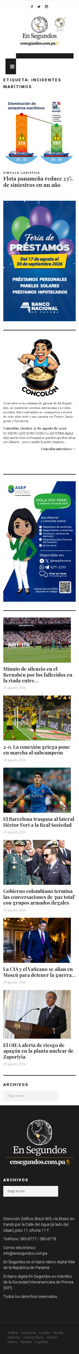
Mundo (58, 1332)
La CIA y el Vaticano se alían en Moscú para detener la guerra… (39, 972)
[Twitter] (39, 6)
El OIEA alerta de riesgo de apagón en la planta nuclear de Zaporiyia (38, 1051)
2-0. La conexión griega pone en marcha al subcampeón (36, 750)
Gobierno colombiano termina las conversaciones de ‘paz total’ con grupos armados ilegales (39, 897)
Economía (28, 1332)
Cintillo (11, 172)
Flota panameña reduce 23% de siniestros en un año (38, 181)
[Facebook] (32, 6)
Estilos (12, 1342)
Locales (44, 1332)
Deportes (14, 1337)
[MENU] (10, 66)
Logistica (30, 172)
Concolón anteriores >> (58, 449)
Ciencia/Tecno (33, 1337)
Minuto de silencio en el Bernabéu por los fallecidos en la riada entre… (37, 674)
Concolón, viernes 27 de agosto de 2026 (34, 428)
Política (13, 1332)
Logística (41, 1342)
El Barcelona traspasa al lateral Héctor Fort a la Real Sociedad (38, 822)
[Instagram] (46, 6)
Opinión (52, 1337)
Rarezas (26, 1342)
